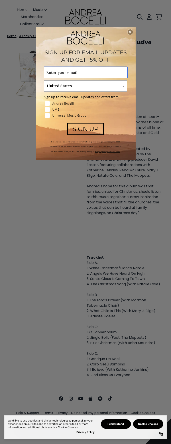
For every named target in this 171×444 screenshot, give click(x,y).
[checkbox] (86, 103)
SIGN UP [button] (85, 129)
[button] (130, 32)
